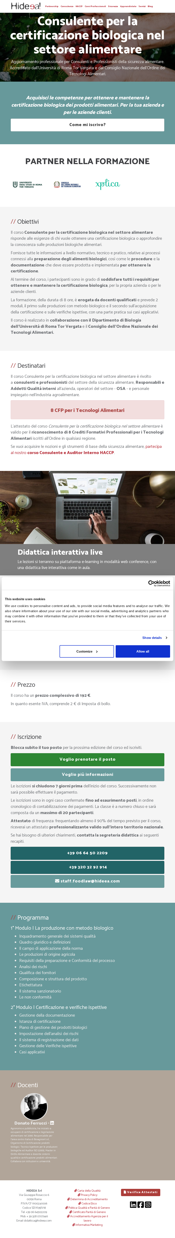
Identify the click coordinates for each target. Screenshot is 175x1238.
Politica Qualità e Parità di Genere (89, 1208)
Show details (152, 638)
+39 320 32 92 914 (87, 867)
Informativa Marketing (89, 1225)
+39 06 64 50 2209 (87, 853)
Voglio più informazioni (87, 774)
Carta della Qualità (89, 1190)
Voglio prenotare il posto (88, 759)
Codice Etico (89, 1203)
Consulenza (67, 6)
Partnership (51, 6)
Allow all (142, 651)
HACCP (79, 6)
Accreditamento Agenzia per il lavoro (89, 1218)
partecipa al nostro (86, 449)
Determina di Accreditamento (89, 1199)
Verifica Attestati (142, 1192)
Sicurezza (113, 6)
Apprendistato (128, 6)
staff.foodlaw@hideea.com (90, 881)
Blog (150, 6)
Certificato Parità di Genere (89, 1212)
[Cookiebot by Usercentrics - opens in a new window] (151, 583)
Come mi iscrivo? (87, 124)
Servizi (142, 6)
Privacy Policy (88, 1195)
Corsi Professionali (95, 6)
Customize (84, 651)
